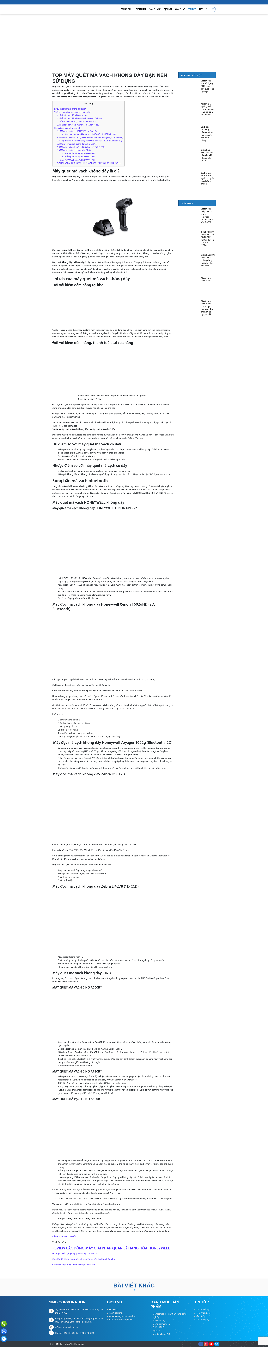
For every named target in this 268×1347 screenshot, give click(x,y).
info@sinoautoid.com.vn (66, 1327)
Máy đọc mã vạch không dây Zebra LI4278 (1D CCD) (81, 147)
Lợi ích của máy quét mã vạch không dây (72, 112)
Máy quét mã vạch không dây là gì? (70, 109)
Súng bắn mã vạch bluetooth (67, 128)
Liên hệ (203, 9)
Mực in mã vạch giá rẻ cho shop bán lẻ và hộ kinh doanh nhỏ (207, 109)
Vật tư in (156, 1331)
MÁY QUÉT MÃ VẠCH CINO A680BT (77, 160)
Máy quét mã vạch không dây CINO (74, 150)
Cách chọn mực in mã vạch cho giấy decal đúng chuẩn (207, 178)
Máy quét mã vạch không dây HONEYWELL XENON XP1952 (88, 134)
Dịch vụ (168, 9)
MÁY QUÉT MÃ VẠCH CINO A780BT (77, 157)
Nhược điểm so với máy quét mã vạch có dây (78, 125)
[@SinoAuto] (4, 1339)
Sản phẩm (154, 9)
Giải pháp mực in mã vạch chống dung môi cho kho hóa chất (208, 260)
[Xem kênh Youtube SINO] (211, 1344)
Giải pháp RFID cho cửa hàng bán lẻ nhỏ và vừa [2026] (207, 155)
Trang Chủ (126, 9)
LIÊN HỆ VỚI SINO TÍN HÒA (64, 1237)
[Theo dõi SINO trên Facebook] (200, 1344)
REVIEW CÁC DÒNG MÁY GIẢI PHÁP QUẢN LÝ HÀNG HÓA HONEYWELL (89, 163)
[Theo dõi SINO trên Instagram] (206, 1344)
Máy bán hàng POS (161, 1334)
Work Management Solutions (122, 1316)
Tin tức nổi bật (203, 1310)
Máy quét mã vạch (161, 1324)
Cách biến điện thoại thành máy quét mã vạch (73, 1265)
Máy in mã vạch (160, 1321)
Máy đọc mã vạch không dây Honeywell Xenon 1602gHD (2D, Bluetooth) (90, 138)
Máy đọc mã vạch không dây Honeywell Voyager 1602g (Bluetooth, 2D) (89, 141)
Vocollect (113, 1310)
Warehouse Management (121, 1320)
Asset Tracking (115, 1313)
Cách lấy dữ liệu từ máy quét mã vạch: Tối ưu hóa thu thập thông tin (83, 1259)
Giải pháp (180, 9)
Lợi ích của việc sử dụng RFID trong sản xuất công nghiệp (207, 86)
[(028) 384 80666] (4, 1324)
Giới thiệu (141, 9)
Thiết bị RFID (159, 1327)
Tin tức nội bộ (202, 1320)
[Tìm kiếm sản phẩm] (213, 9)
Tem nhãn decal (203, 1313)
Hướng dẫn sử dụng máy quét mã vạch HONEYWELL (76, 1254)
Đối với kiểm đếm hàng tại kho (72, 115)
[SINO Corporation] (67, 9)
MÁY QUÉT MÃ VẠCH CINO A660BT (77, 154)
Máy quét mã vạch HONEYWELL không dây (77, 131)
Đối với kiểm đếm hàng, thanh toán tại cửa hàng (79, 119)
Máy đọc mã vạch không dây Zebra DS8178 (77, 144)
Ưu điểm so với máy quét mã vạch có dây (76, 122)
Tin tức (192, 9)
